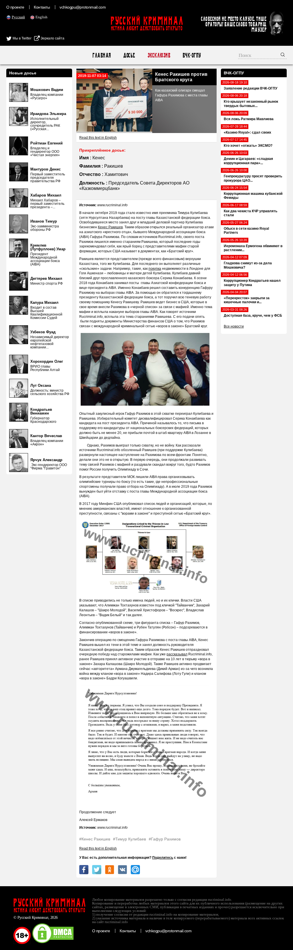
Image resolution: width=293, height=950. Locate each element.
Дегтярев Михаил (46, 278)
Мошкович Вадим (46, 90)
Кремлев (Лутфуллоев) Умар (48, 247)
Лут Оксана (40, 385)
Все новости (234, 326)
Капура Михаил (44, 302)
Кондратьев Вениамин (41, 411)
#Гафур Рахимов (165, 839)
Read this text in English (98, 138)
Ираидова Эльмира (48, 114)
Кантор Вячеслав (46, 436)
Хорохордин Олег (46, 361)
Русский (18, 17)
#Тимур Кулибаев (129, 839)
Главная (101, 55)
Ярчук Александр (46, 460)
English (41, 17)
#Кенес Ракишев (94, 839)
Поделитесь (162, 858)
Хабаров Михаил (45, 195)
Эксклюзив (158, 55)
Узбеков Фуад (43, 332)
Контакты (42, 7)
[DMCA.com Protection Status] (52, 943)
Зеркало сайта (52, 38)
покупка (155, 269)
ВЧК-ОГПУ (191, 55)
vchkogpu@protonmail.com (83, 7)
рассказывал (177, 654)
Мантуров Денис (45, 169)
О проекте (15, 7)
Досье (129, 55)
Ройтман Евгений (46, 143)
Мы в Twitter (21, 38)
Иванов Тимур (43, 221)
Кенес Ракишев (110, 227)
